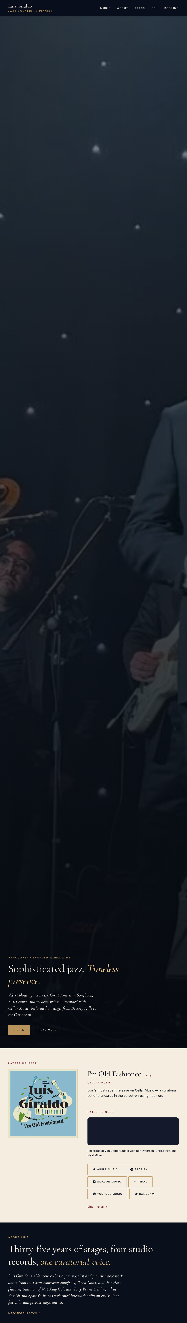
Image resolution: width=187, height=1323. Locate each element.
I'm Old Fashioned (114, 1074)
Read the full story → (24, 1313)
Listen (19, 1029)
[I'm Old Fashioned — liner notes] (42, 1103)
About (122, 8)
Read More (47, 1029)
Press (140, 8)
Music (105, 8)
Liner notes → (97, 1206)
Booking (171, 8)
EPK (155, 8)
